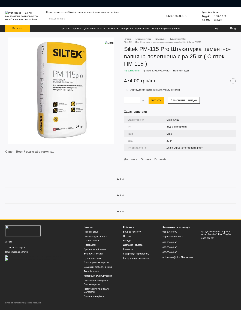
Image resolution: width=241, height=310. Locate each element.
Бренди (77, 28)
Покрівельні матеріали (96, 280)
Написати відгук (181, 70)
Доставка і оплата (94, 28)
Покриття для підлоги (95, 236)
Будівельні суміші (93, 253)
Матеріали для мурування (98, 275)
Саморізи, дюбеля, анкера (98, 267)
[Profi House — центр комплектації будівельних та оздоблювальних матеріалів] (23, 231)
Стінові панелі (91, 240)
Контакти (113, 28)
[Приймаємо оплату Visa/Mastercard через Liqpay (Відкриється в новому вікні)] (31, 259)
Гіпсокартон (90, 245)
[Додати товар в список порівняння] (224, 80)
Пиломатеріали (92, 284)
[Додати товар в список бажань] (233, 80)
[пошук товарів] (153, 18)
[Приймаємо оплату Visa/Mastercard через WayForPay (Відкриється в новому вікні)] (33, 256)
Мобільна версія (16, 247)
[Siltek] (109, 42)
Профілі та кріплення (95, 249)
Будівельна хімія (93, 258)
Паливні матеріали (94, 296)
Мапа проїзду (207, 238)
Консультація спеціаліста (166, 28)
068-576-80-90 (176, 16)
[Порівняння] (202, 28)
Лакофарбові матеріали (96, 262)
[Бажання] (209, 28)
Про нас (65, 28)
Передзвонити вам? (172, 236)
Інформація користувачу (135, 28)
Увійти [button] (133, 90)
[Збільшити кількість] (137, 100)
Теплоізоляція (91, 271)
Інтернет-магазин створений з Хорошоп (23, 303)
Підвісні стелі (91, 231)
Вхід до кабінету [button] (132, 231)
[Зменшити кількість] (126, 100)
